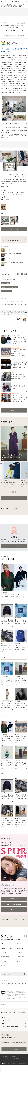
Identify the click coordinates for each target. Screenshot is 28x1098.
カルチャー (7, 311)
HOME (2, 311)
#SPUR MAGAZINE (5, 283)
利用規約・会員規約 (16, 1058)
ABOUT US (4, 1056)
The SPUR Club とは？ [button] (14, 546)
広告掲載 (14, 1056)
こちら (13, 998)
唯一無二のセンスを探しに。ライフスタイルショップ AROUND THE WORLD (14, 26)
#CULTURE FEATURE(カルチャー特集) (9, 287)
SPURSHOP (4, 1059)
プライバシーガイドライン (7, 1058)
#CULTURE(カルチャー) (6, 291)
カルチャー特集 (13, 311)
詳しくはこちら (18, 6)
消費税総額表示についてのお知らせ (8, 1004)
